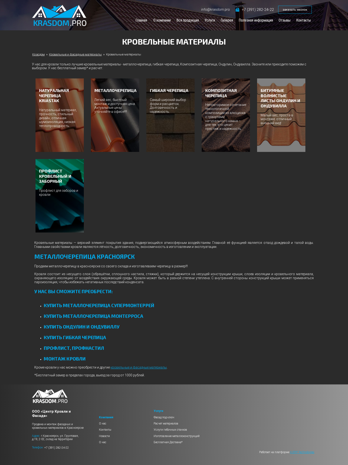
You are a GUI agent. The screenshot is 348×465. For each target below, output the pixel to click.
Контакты (303, 20)
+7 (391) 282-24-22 (258, 9)
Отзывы (284, 20)
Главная (141, 20)
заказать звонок (295, 9)
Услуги (210, 20)
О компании (162, 20)
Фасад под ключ (164, 417)
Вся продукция (187, 20)
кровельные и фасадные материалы (139, 367)
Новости (104, 436)
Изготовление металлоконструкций (177, 436)
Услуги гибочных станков (170, 429)
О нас (102, 423)
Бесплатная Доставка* (168, 442)
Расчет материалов (166, 423)
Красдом (38, 54)
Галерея (227, 20)
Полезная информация (256, 20)
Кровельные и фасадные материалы (75, 54)
